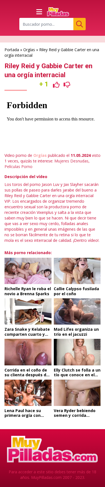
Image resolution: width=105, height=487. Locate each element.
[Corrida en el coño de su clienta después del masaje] (28, 352)
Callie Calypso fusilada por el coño (76, 291)
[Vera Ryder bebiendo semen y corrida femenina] (77, 393)
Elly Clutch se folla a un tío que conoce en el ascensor (77, 374)
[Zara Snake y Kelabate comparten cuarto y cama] (28, 311)
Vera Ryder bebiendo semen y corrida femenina (74, 415)
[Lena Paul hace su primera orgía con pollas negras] (28, 393)
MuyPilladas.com (46, 477)
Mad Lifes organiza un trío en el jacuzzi (76, 332)
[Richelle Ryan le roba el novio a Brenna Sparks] (28, 271)
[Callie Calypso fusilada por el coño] (77, 271)
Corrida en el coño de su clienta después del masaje (27, 374)
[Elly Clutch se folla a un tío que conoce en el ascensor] (77, 352)
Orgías (29, 49)
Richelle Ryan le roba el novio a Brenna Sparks (27, 291)
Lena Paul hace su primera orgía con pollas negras (22, 415)
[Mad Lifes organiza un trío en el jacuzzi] (77, 311)
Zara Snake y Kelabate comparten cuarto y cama (27, 334)
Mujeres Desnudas (71, 161)
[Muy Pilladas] (58, 11)
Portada (11, 49)
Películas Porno (18, 166)
